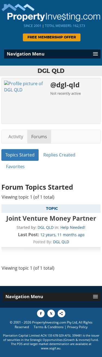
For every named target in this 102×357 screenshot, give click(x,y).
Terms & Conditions (49, 327)
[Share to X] (51, 313)
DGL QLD (46, 227)
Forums (39, 137)
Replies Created (59, 155)
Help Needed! (72, 227)
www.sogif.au (50, 348)
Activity (15, 137)
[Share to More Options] (61, 313)
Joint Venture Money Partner (51, 218)
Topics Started (20, 155)
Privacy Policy (77, 327)
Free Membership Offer (51, 37)
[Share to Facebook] (41, 313)
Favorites (15, 167)
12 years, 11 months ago (62, 234)
